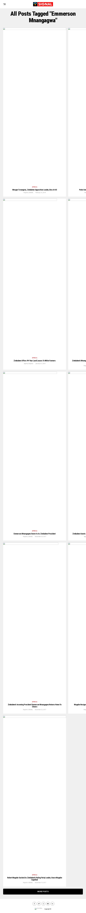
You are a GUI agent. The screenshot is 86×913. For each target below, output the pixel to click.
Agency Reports (28, 363)
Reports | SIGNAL (28, 192)
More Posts (43, 892)
